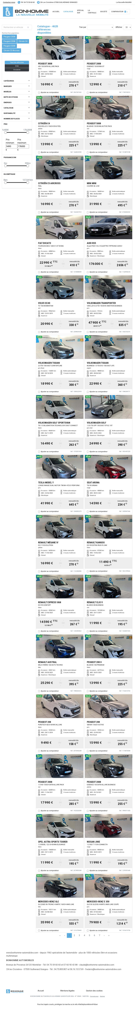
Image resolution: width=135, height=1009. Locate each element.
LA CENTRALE (92, 11)
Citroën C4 (23, 41)
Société (103, 12)
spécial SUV (80, 11)
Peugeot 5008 (9, 46)
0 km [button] (17, 66)
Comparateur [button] (118, 12)
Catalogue (68, 12)
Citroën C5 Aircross (12, 50)
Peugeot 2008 (9, 41)
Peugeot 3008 (9, 37)
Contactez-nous (9, 2)
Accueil (55, 12)
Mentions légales (67, 991)
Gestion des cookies (94, 991)
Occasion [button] (16, 70)
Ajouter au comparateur (50, 92)
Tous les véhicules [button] (17, 62)
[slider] (5, 132)
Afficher (119, 27)
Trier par (82, 27)
